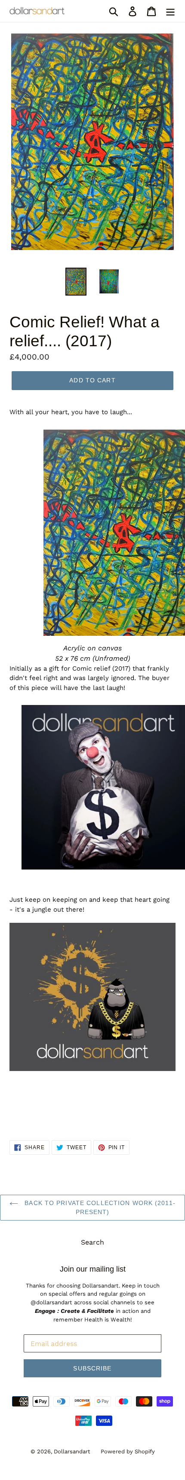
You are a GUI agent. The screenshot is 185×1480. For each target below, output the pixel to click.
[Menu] (170, 11)
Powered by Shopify (128, 1451)
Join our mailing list (93, 1269)
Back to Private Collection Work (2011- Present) (99, 1207)
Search (92, 1242)
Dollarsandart (72, 1451)
